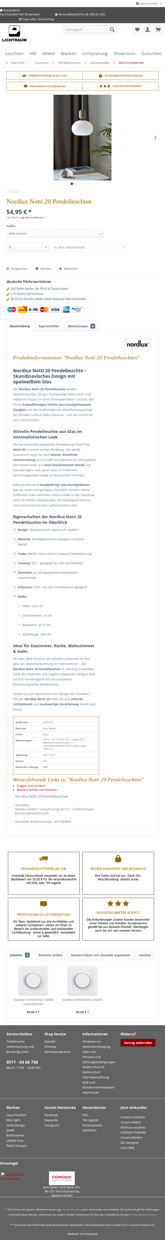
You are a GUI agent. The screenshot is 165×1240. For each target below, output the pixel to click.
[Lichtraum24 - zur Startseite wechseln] (14, 36)
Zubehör (19, 955)
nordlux (145, 955)
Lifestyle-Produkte (133, 1132)
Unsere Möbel (131, 1122)
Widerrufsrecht (93, 1067)
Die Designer (130, 1143)
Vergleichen (19, 269)
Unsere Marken (132, 1137)
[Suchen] (112, 29)
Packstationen (92, 1125)
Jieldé (10, 1130)
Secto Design (15, 1125)
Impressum (90, 1092)
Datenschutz (91, 1072)
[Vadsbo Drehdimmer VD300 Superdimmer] (33, 980)
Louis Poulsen (16, 1115)
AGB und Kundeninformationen (98, 1085)
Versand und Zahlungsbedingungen (98, 1059)
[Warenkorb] (158, 29)
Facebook (51, 1115)
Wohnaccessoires (133, 1127)
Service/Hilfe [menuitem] (149, 4)
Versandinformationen (143, 1214)
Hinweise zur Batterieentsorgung (96, 1044)
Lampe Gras (15, 1140)
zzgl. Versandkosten (32, 217)
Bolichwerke (15, 1135)
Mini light (13, 1120)
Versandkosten (71, 1209)
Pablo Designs (16, 1146)
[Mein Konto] (147, 29)
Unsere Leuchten (133, 1117)
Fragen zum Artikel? (30, 786)
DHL (85, 1115)
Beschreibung (20, 326)
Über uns (89, 1052)
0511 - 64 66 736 (22, 1062)
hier (88, 315)
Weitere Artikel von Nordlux (36, 790)
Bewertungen (81, 326)
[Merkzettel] (137, 29)
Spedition (89, 1130)
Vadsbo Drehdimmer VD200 (82, 1000)
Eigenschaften (49, 326)
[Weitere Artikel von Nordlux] (138, 345)
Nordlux (13, 191)
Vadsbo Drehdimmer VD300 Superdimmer (33, 1002)
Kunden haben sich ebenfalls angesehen (100, 955)
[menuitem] (90, 31)
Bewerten (70, 269)
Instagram (51, 1125)
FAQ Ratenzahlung (95, 1077)
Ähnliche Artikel (50, 955)
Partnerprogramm (57, 1052)
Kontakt (49, 1041)
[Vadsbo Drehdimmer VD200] (82, 980)
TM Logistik (90, 1120)
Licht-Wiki (127, 1148)
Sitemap (50, 1047)
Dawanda (51, 1120)
